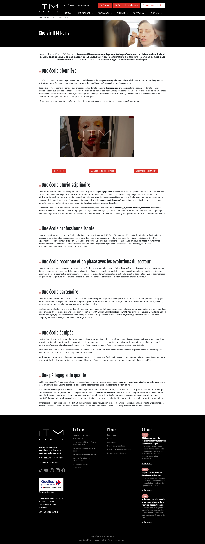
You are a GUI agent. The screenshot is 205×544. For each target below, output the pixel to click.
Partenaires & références (116, 453)
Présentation (112, 435)
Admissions (104, 13)
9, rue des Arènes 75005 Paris (51, 458)
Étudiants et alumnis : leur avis (119, 450)
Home (40, 18)
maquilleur (158, 398)
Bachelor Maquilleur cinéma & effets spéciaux (84, 443)
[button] (105, 5)
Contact (155, 13)
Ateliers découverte (80, 464)
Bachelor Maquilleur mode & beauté (84, 449)
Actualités (138, 13)
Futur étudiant (69, 5)
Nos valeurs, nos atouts (116, 446)
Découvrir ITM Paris (50, 18)
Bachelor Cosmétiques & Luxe (84, 454)
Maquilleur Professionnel (82, 435)
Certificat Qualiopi (47, 492)
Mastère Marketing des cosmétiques (81, 459)
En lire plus (146, 464)
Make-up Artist (78, 439)
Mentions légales (86, 540)
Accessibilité (100, 540)
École (68, 13)
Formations (84, 13)
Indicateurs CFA (79, 468)
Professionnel (84, 5)
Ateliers (121, 13)
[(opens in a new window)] (40, 470)
